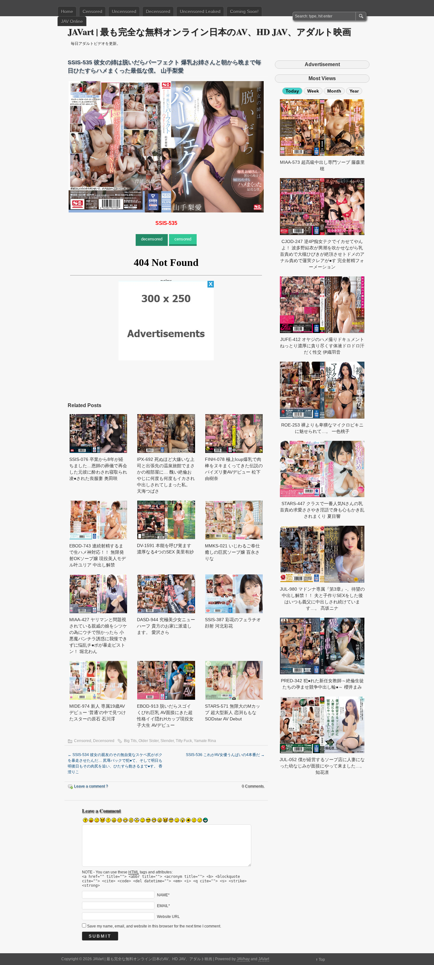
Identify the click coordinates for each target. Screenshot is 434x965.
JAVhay (243, 959)
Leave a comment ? (91, 786)
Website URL (168, 916)
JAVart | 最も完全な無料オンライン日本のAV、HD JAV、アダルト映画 (209, 31)
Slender (167, 741)
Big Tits (130, 741)
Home (67, 11)
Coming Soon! (244, 11)
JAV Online (72, 21)
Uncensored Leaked (200, 11)
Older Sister (149, 741)
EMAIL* (163, 905)
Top (322, 959)
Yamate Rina (205, 741)
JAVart (263, 959)
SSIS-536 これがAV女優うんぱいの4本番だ (225, 755)
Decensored (158, 11)
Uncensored (124, 11)
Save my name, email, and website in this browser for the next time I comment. (154, 926)
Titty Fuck (184, 741)
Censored (92, 11)
